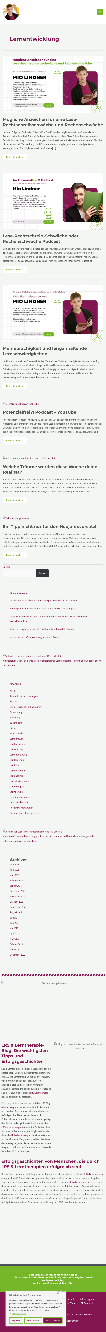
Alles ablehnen (33, 1320)
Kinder (13, 728)
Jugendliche (16, 722)
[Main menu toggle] (100, 12)
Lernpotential (17, 775)
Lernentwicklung (18, 754)
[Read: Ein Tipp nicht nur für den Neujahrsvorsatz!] (16, 518)
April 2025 (14, 869)
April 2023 (14, 933)
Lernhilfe (14, 765)
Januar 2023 (16, 949)
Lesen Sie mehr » (16, 156)
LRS (16, 1198)
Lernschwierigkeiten (20, 781)
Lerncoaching (16, 749)
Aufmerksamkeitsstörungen (24, 696)
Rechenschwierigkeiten (21, 807)
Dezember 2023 (17, 891)
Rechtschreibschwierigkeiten (24, 813)
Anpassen (16, 1320)
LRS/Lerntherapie (39, 1092)
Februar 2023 (16, 944)
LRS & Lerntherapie (20, 1135)
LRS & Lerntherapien (93, 1174)
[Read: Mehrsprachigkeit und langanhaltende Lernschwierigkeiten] (53, 313)
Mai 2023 (14, 928)
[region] (36, 1308)
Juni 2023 (14, 922)
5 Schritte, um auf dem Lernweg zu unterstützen (34, 637)
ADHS (13, 691)
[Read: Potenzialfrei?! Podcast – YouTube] (21, 403)
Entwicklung (16, 712)
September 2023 (18, 907)
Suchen (6, 566)
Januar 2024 (16, 885)
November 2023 (17, 896)
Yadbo (89, 1314)
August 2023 (16, 912)
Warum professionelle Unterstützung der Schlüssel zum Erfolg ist (42, 608)
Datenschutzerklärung (67, 1320)
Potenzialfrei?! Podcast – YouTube (39, 412)
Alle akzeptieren (53, 1320)
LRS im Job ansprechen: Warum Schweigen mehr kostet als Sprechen (44, 600)
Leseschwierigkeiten (20, 797)
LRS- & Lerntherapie (11, 1127)
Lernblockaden (17, 744)
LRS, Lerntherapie (19, 802)
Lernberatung (17, 738)
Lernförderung (17, 759)
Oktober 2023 (16, 901)
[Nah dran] (61, 1292)
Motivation (65, 1190)
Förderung (15, 717)
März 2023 (14, 938)
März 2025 (14, 875)
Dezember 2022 (17, 954)
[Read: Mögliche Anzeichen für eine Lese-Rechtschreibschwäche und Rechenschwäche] (53, 84)
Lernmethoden (17, 770)
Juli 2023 (14, 917)
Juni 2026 (14, 864)
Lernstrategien (17, 786)
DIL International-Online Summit (26, 706)
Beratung (14, 701)
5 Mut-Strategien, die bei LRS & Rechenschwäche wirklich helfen (42, 629)
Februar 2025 (16, 880)
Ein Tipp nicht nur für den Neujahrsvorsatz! (49, 526)
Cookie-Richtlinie (19, 1313)
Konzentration (17, 733)
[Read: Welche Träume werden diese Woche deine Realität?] (30, 458)
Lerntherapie (16, 791)
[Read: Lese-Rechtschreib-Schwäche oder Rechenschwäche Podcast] (53, 200)
